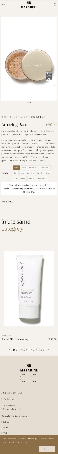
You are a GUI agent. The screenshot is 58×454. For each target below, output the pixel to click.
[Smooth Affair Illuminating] (29, 288)
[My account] (50, 5)
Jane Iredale (7, 201)
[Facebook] (23, 378)
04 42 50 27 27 (29, 192)
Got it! (47, 449)
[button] (28, 102)
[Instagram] (34, 378)
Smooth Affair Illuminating (14, 339)
